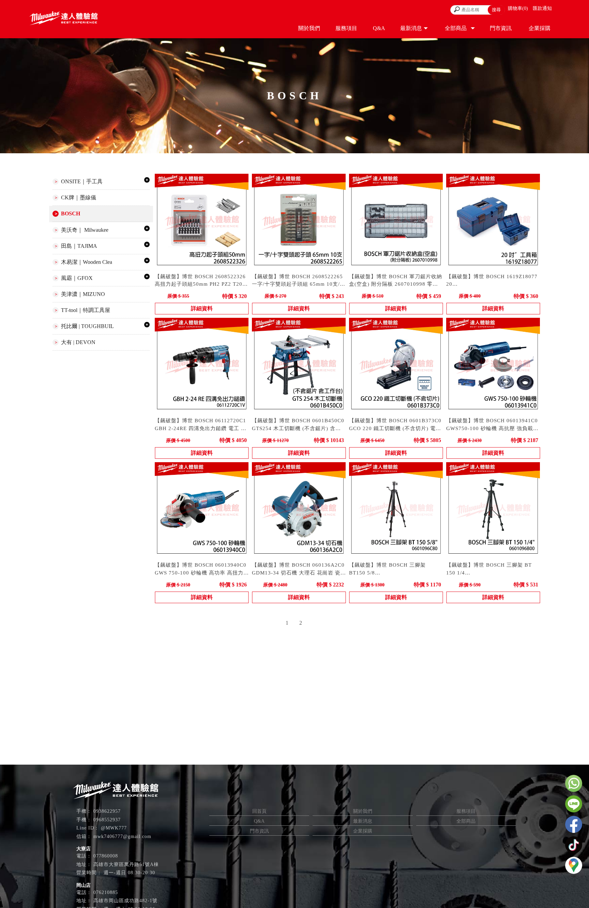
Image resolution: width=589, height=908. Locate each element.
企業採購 (362, 831)
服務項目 (465, 811)
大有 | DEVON (78, 342)
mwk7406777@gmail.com (122, 836)
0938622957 (107, 811)
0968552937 (107, 819)
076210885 (105, 892)
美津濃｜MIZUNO (83, 294)
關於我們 (362, 811)
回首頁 (259, 811)
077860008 (105, 856)
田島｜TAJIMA (79, 246)
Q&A (259, 821)
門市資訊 (259, 831)
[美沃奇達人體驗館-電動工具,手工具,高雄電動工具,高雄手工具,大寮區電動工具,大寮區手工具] (63, 19)
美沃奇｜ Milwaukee (84, 230)
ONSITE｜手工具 (82, 181)
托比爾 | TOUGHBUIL (87, 326)
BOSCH (70, 213)
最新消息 (362, 821)
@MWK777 (114, 828)
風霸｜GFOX (77, 278)
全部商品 (465, 821)
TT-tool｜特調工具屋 (85, 310)
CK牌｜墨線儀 (78, 197)
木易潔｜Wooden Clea (86, 262)
